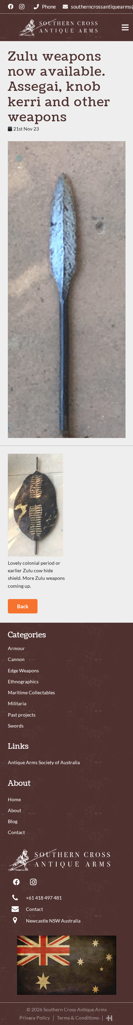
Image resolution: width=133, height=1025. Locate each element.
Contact (34, 909)
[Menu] (125, 27)
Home (14, 799)
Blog (12, 821)
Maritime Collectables (31, 692)
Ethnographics (23, 681)
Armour (16, 648)
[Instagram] (21, 6)
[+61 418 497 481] (44, 6)
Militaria (17, 703)
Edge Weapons (23, 670)
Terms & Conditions (78, 1018)
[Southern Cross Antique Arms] (66, 860)
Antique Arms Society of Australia (44, 762)
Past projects (21, 715)
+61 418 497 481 (44, 898)
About (14, 810)
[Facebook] (10, 6)
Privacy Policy (34, 1018)
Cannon (16, 659)
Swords (16, 726)
